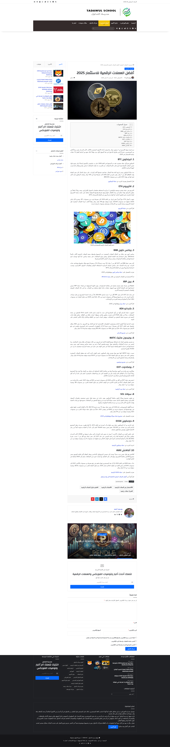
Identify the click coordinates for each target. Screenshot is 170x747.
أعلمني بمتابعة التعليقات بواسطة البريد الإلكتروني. (123, 641)
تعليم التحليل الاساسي (78, 677)
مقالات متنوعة (83, 23)
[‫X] (117, 514)
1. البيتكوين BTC (127, 127)
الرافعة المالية (70, 668)
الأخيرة (50, 64)
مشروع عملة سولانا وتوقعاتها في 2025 (111, 416)
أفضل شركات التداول (78, 662)
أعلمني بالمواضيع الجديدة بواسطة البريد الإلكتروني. (122, 644)
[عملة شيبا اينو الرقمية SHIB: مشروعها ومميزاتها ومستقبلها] (58, 73)
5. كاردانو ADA (127, 135)
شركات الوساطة (70, 689)
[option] (102, 541)
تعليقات (39, 64)
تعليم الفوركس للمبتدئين (77, 680)
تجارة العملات (80, 674)
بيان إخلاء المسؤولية (82, 740)
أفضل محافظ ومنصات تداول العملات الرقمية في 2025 (102, 541)
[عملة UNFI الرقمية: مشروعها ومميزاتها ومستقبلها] (97, 668)
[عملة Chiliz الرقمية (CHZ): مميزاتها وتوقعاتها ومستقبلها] (58, 89)
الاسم (135, 622)
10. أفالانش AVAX (126, 145)
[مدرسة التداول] (109, 12)
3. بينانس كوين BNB (126, 131)
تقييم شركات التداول (78, 686)
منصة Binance (106, 277)
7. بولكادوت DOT (126, 139)
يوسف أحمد (128, 77)
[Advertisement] (85, 46)
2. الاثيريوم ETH (127, 129)
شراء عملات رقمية (126, 491)
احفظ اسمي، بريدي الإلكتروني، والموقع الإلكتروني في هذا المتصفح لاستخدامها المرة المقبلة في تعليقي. (110, 637)
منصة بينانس (60, 160)
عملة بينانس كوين (117, 272)
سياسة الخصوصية (92, 740)
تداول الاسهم (72, 674)
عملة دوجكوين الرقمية (118, 445)
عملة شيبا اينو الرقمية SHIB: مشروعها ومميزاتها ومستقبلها (44, 73)
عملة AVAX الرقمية (116, 472)
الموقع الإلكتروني (97, 630)
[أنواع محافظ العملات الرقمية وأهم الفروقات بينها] (105, 663)
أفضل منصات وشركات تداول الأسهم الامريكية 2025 (44, 105)
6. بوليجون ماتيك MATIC (124, 137)
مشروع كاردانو (121, 333)
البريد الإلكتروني (132, 630)
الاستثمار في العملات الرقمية (123, 487)
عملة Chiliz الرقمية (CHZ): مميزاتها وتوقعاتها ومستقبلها (45, 89)
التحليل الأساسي (79, 668)
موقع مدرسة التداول (93, 737)
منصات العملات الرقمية (102, 533)
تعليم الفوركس (125, 23)
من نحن (100, 740)
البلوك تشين (65, 665)
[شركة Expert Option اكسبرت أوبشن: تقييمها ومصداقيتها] (58, 82)
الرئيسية (133, 23)
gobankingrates (119, 481)
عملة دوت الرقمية (120, 389)
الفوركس (72, 671)
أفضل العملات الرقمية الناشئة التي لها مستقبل (114, 477)
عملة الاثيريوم (122, 208)
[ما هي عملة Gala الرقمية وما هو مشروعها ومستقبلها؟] (105, 668)
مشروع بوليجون (121, 362)
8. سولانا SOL (127, 141)
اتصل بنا (74, 23)
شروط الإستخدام (72, 740)
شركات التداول (93, 23)
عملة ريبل (122, 304)
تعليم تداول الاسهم (66, 680)
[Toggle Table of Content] (130, 124)
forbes (126, 481)
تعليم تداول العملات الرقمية (89, 487)
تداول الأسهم (114, 23)
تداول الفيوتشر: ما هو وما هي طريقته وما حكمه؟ (44, 97)
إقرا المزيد (113, 727)
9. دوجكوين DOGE (126, 143)
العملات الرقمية (105, 23)
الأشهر (60, 64)
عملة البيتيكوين (112, 181)
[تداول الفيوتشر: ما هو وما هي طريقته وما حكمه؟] (58, 98)
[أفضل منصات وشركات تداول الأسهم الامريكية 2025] (58, 106)
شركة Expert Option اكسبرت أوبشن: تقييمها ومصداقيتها (44, 80)
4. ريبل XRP (128, 133)
